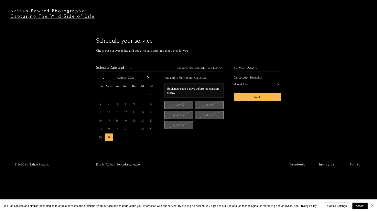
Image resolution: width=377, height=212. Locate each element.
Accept (360, 206)
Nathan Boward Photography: (48, 11)
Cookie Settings (337, 206)
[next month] (147, 77)
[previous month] (103, 77)
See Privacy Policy (305, 206)
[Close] (372, 206)
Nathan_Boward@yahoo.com (124, 164)
